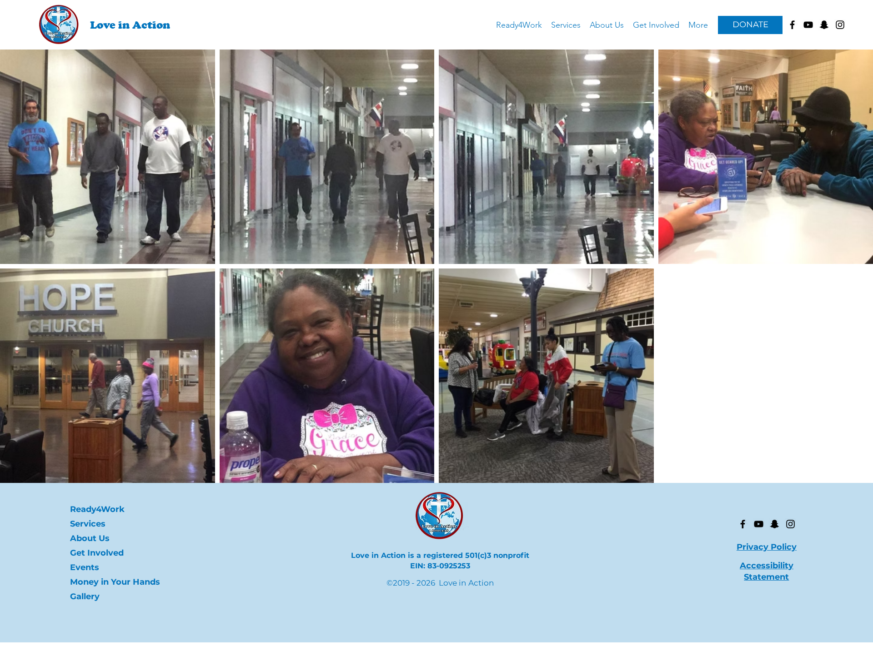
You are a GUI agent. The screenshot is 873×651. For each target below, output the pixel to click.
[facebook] (792, 24)
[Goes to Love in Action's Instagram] (840, 24)
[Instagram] (790, 524)
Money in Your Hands (110, 582)
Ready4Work (97, 509)
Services (87, 524)
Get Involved (97, 553)
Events (84, 567)
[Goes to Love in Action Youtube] (808, 24)
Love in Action (130, 25)
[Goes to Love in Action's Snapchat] (824, 24)
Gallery (85, 596)
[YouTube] (758, 524)
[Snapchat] (774, 524)
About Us (90, 538)
